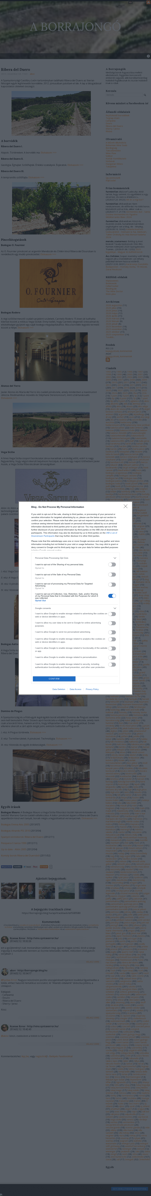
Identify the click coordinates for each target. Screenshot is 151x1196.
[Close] (126, 507)
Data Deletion (58, 689)
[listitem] (75, 558)
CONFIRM (54, 679)
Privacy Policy (92, 689)
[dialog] (75, 598)
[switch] (112, 565)
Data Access (75, 689)
